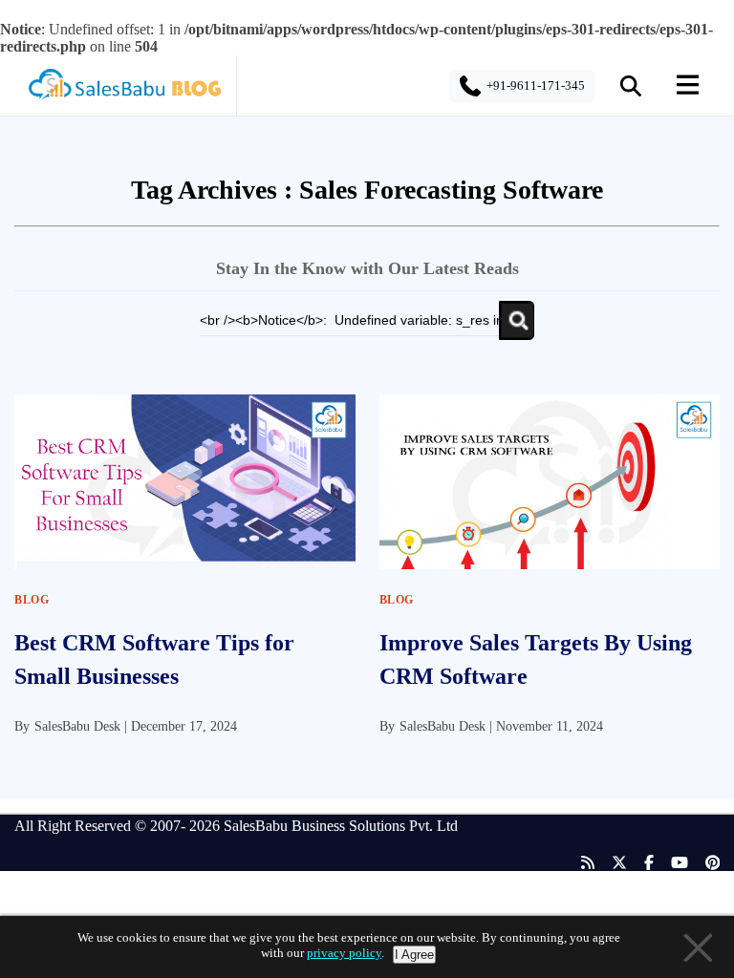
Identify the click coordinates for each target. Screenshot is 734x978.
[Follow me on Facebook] (640, 863)
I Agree (414, 954)
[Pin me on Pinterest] (704, 863)
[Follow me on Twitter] (610, 863)
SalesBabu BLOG (124, 89)
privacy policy (344, 953)
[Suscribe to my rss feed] (579, 863)
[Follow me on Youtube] (671, 863)
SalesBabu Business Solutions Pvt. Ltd (341, 826)
